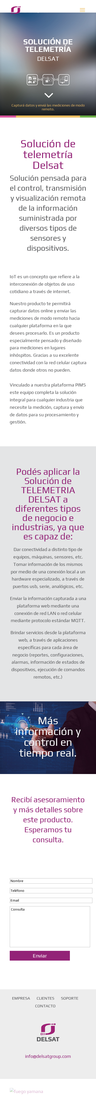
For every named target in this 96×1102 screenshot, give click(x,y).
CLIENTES (45, 998)
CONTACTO (45, 1005)
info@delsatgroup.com (48, 1056)
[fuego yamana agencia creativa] (26, 1091)
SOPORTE (69, 998)
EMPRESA (21, 998)
